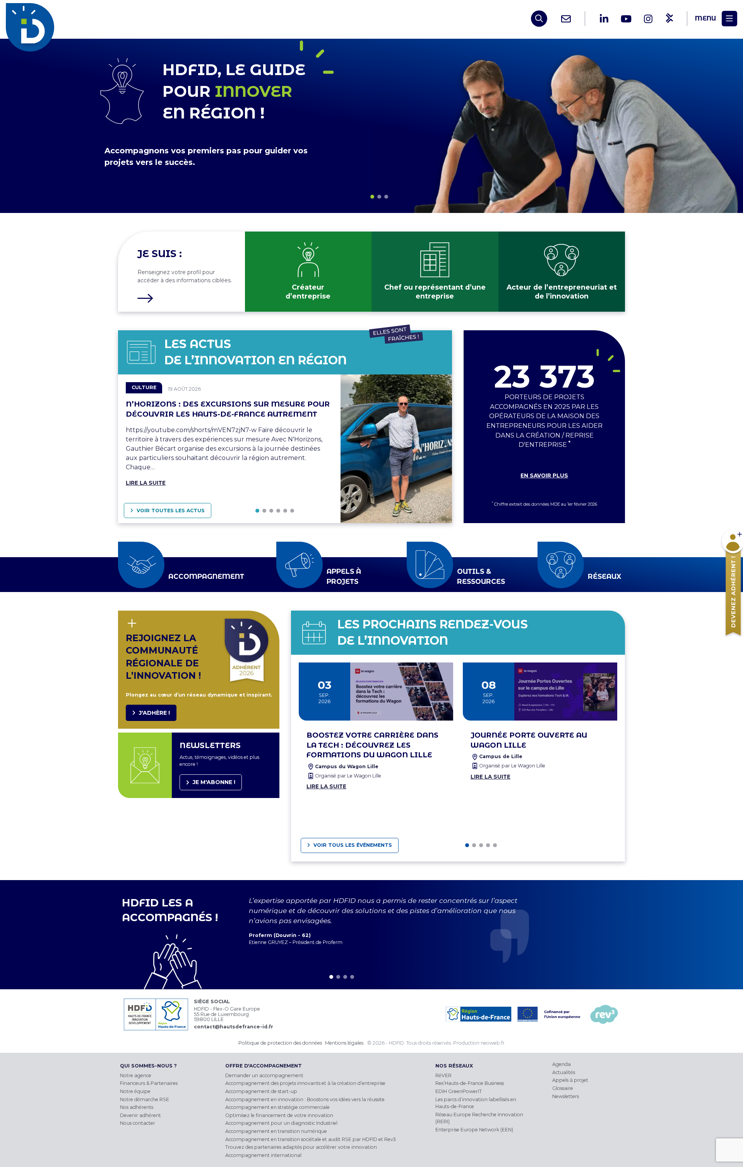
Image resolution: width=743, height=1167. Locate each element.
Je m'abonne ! (214, 782)
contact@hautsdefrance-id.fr (233, 1027)
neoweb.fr (493, 1043)
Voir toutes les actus (171, 510)
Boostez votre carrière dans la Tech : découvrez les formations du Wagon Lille (372, 745)
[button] (372, 197)
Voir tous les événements (352, 845)
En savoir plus (544, 475)
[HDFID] (32, 18)
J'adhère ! (154, 712)
